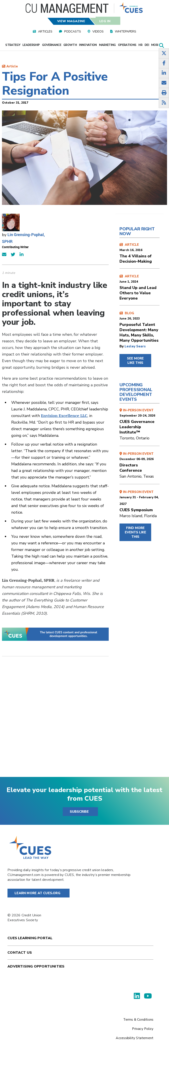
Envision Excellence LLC (64, 415)
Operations (127, 45)
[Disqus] (55, 720)
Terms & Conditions (138, 1019)
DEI (147, 45)
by (122, 346)
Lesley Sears (135, 346)
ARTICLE (135, 253)
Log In (104, 21)
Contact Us (19, 952)
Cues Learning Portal (29, 938)
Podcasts (72, 31)
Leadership (31, 45)
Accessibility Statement (134, 1038)
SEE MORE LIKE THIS (135, 360)
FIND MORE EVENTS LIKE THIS (135, 532)
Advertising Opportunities (35, 966)
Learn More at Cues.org (37, 893)
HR (140, 45)
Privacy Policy (142, 1029)
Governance (51, 45)
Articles (45, 31)
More (155, 45)
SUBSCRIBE (79, 811)
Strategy (12, 45)
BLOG (138, 327)
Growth (70, 45)
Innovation (88, 45)
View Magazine (71, 21)
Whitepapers (125, 31)
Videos (98, 31)
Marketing (107, 45)
